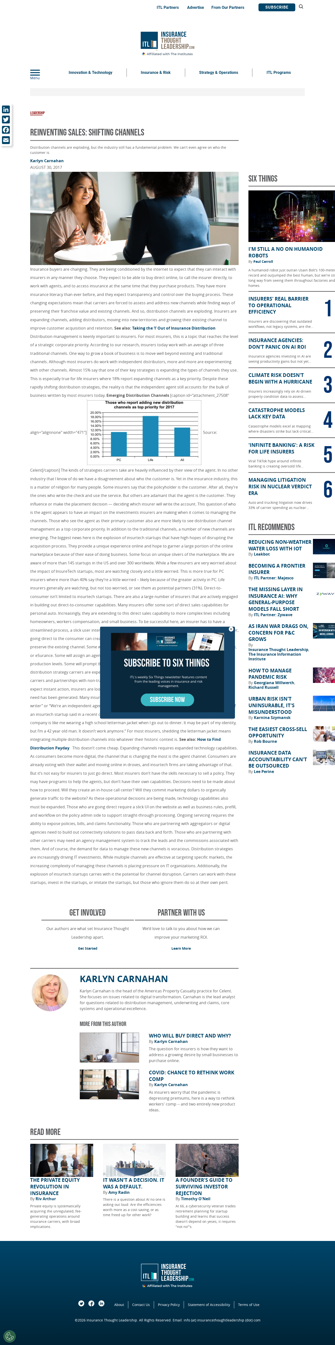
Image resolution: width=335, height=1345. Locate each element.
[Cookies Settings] (9, 1336)
